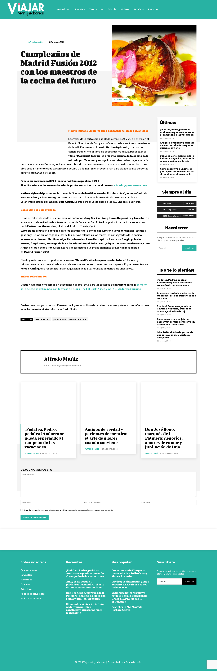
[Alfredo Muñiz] (24, 42)
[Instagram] (185, 9)
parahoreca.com (77, 319)
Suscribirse (189, 248)
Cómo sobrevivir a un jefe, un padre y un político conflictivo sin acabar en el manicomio (177, 171)
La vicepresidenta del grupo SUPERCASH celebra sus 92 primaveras (130, 584)
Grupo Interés (134, 662)
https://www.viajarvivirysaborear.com (62, 365)
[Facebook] (177, 9)
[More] (121, 120)
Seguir (191, 209)
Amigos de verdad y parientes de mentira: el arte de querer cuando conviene (177, 145)
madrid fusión (42, 319)
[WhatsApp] (150, 537)
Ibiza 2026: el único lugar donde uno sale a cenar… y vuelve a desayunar (175, 334)
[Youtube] (203, 9)
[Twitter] (194, 9)
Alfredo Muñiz (35, 42)
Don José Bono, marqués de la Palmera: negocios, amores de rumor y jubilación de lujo (177, 158)
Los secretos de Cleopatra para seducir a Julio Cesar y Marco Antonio (129, 573)
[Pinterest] (143, 537)
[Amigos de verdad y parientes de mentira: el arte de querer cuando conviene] (108, 403)
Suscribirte (189, 216)
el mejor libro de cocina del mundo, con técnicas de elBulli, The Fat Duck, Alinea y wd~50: (84, 287)
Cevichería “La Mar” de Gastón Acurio (126, 608)
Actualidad (121, 99)
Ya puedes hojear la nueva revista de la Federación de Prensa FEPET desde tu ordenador (129, 597)
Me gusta (190, 203)
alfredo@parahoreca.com (130, 185)
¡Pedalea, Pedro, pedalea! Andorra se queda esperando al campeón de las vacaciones (177, 132)
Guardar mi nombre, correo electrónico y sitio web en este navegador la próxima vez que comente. (68, 510)
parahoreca (59, 319)
